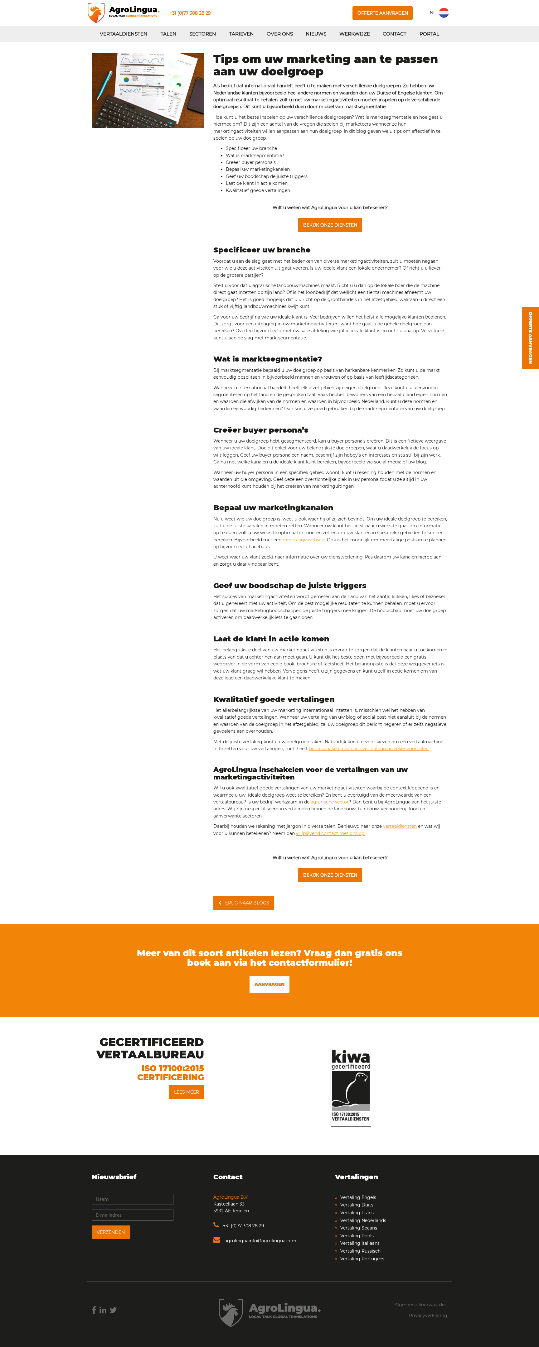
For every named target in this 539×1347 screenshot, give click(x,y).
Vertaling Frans (357, 1212)
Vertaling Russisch (360, 1251)
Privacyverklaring (428, 1315)
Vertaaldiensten (124, 34)
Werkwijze (354, 34)
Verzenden (111, 1232)
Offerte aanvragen (382, 13)
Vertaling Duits (356, 1205)
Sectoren (202, 34)
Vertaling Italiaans (360, 1243)
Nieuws (316, 34)
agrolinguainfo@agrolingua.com (259, 1241)
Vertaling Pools (357, 1236)
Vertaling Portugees (362, 1259)
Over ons (280, 34)
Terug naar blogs (245, 903)
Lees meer (186, 1092)
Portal (429, 34)
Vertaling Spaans (358, 1228)
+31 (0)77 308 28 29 (190, 13)
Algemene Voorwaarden (421, 1304)
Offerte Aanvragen (530, 338)
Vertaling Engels (358, 1197)
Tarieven (241, 34)
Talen (169, 34)
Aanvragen (269, 984)
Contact (394, 34)
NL (433, 13)
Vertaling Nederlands (363, 1220)
